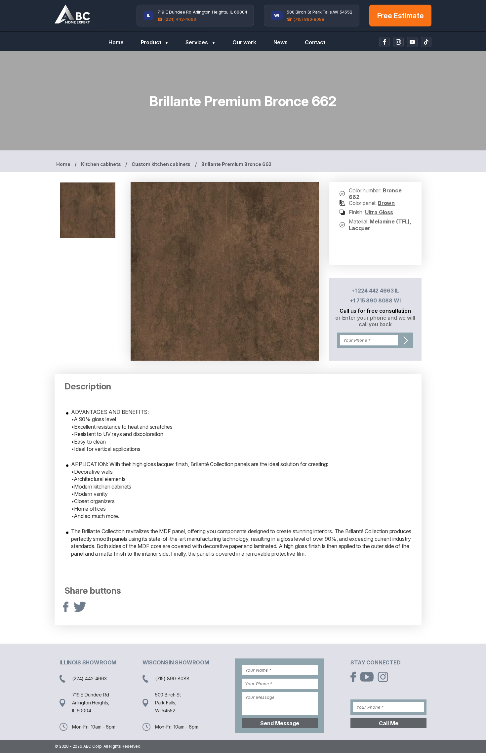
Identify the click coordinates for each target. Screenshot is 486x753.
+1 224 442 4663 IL (375, 290)
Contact (315, 42)
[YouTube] (412, 42)
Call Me (388, 723)
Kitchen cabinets (101, 164)
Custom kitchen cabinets (161, 164)
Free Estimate (400, 15)
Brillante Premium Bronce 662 (236, 164)
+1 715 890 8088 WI (375, 300)
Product (155, 42)
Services (200, 42)
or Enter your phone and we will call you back (375, 321)
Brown (386, 203)
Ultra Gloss (379, 212)
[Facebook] (384, 42)
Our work (244, 42)
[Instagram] (398, 42)
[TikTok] (426, 42)
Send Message (279, 723)
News (280, 42)
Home (115, 42)
